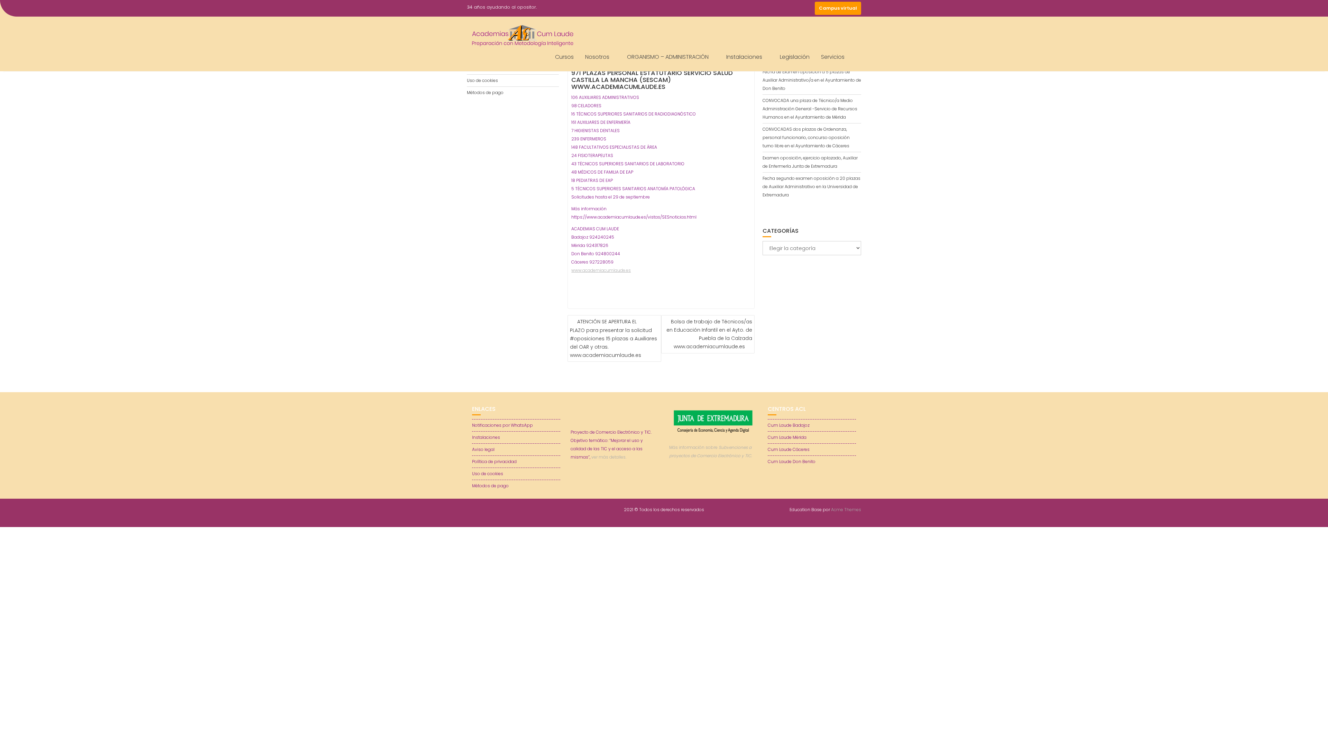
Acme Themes (846, 510)
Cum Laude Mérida (787, 437)
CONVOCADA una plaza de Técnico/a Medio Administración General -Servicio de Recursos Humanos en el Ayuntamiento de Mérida (810, 109)
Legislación (795, 57)
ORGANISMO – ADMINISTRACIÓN (668, 57)
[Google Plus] (807, 8)
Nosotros (597, 57)
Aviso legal (483, 449)
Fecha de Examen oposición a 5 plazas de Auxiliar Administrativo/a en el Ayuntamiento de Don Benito (812, 80)
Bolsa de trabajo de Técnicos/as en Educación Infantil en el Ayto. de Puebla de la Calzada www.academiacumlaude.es (709, 334)
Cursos (564, 57)
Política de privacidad (494, 461)
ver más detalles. (608, 457)
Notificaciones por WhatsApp (502, 425)
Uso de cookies (482, 80)
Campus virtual (838, 8)
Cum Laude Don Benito (791, 461)
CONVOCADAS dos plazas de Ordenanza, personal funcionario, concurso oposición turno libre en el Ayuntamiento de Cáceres (806, 137)
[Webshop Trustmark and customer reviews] (713, 479)
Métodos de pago (485, 92)
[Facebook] (770, 8)
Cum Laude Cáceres (789, 449)
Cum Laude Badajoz (789, 425)
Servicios (833, 57)
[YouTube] (795, 8)
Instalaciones (744, 57)
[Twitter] (782, 8)
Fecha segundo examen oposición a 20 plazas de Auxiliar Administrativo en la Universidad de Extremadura (811, 186)
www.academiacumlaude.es (601, 270)
